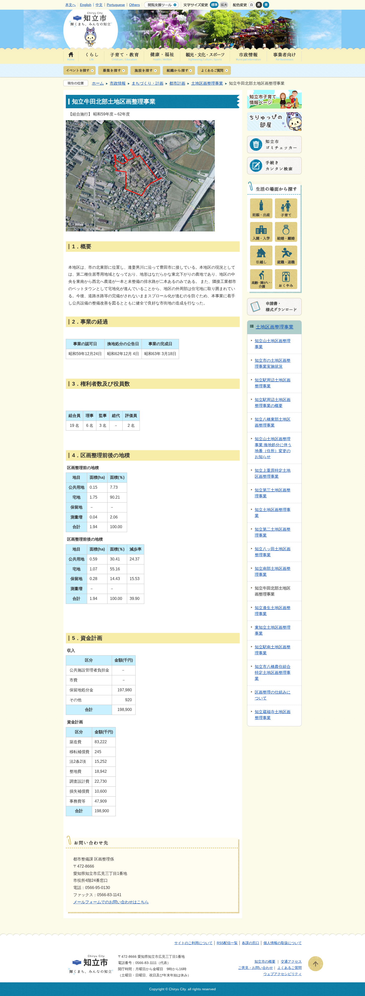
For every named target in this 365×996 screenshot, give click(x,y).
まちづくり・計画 (147, 83)
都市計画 (177, 83)
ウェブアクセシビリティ (282, 974)
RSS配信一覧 (227, 943)
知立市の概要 (265, 961)
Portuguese (116, 5)
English (85, 5)
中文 (99, 5)
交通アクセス (291, 961)
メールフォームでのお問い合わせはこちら (111, 902)
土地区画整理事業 (207, 83)
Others (134, 5)
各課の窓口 (250, 943)
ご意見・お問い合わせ (255, 968)
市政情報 (118, 83)
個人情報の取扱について (282, 943)
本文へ (70, 5)
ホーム (98, 83)
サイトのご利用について (193, 943)
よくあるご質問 (289, 968)
